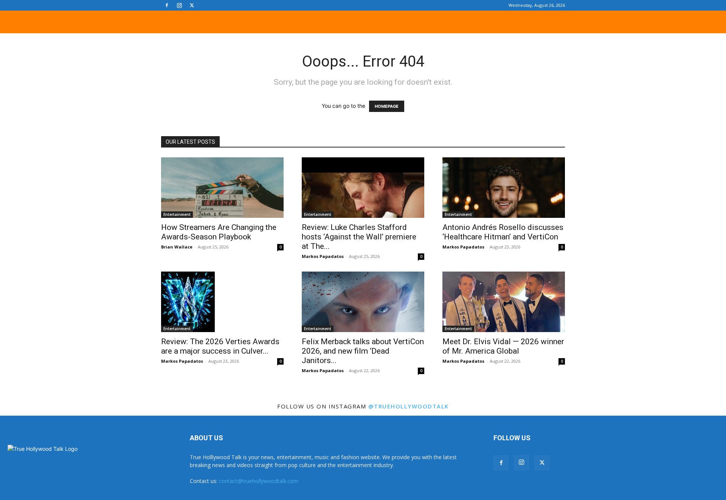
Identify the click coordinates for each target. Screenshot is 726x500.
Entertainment (177, 214)
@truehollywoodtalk (408, 406)
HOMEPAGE (387, 106)
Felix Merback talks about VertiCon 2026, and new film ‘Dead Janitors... (363, 351)
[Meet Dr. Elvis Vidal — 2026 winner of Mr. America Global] (503, 302)
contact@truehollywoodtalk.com (258, 480)
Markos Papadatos (323, 256)
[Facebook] (166, 5)
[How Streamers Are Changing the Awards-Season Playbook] (222, 187)
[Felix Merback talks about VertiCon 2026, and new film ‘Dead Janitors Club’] (363, 302)
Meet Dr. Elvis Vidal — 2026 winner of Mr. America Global (503, 346)
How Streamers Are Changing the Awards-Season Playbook (218, 232)
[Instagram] (179, 5)
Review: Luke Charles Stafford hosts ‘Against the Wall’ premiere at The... (359, 237)
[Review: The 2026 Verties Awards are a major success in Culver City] (222, 302)
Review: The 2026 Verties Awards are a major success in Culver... (220, 346)
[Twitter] (191, 5)
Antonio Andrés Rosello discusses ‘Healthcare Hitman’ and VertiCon (502, 232)
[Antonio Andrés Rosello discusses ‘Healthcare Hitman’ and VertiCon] (503, 187)
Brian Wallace (176, 247)
